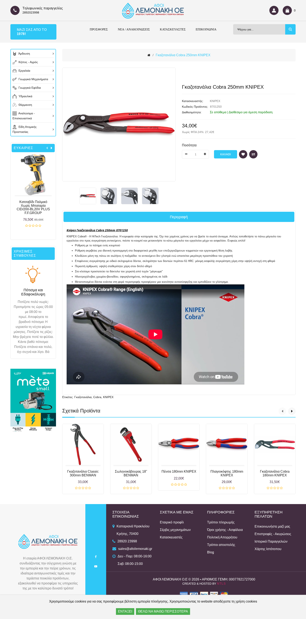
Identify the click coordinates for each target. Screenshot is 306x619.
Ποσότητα (189, 145)
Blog (210, 552)
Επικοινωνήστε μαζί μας (272, 526)
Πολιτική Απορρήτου (222, 537)
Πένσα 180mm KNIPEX (179, 471)
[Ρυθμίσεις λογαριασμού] (275, 10)
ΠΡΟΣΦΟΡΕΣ (99, 29)
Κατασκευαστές (171, 537)
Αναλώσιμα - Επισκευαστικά (23, 116)
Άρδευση (24, 53)
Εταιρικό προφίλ (172, 522)
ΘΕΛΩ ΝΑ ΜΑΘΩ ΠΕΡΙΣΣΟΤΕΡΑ (163, 611)
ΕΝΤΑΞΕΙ (125, 611)
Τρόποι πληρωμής (221, 522)
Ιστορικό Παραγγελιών (271, 541)
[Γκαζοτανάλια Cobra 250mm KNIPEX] (88, 196)
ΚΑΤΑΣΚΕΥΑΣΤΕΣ (173, 29)
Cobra (97, 397)
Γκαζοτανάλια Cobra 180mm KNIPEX (275, 473)
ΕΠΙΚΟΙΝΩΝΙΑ (206, 29)
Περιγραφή (179, 217)
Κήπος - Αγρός (28, 62)
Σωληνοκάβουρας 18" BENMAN (131, 473)
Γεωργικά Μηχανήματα (33, 79)
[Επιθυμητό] (243, 154)
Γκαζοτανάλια (83, 397)
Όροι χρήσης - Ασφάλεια (225, 530)
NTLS (221, 583)
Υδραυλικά (25, 96)
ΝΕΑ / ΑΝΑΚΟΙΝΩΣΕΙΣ (134, 29)
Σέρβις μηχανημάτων (175, 530)
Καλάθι (33, 226)
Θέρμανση (25, 104)
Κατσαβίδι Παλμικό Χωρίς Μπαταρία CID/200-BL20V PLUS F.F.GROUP (33, 207)
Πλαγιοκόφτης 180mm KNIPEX (226, 473)
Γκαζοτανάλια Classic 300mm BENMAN (83, 473)
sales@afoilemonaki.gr (135, 548)
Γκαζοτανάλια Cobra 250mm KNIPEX (183, 55)
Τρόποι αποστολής (221, 545)
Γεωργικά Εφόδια (29, 87)
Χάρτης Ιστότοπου (268, 549)
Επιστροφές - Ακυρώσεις (273, 534)
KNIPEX (215, 101)
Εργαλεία (24, 70)
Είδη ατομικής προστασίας (24, 129)
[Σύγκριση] (253, 154)
